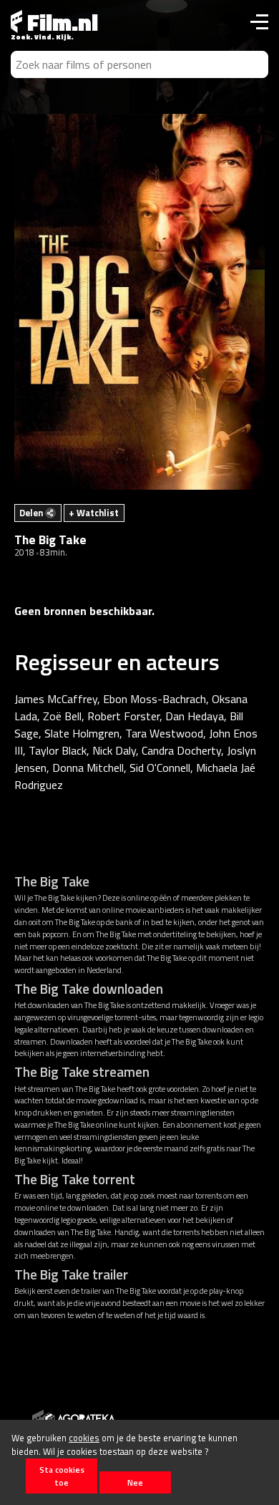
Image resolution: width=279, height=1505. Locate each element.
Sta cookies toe (61, 1475)
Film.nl (60, 22)
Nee (135, 1482)
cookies (84, 1438)
